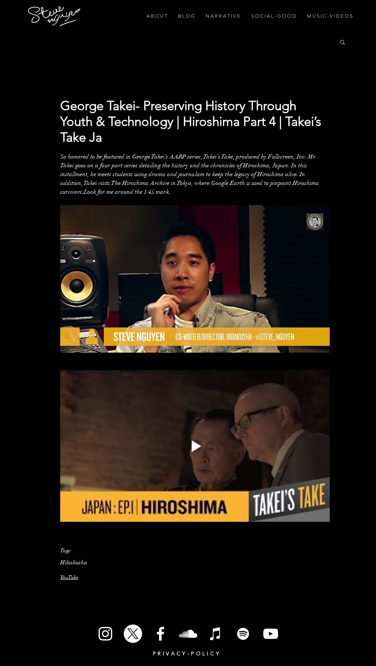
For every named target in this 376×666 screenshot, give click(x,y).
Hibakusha (73, 562)
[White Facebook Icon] (160, 634)
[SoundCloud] (188, 634)
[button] (342, 42)
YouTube (69, 577)
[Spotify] (243, 634)
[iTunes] (215, 634)
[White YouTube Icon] (270, 634)
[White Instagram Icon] (105, 634)
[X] (133, 634)
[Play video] (195, 446)
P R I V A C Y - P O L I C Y (186, 653)
